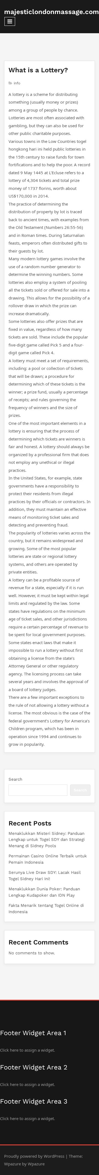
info (17, 83)
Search (15, 779)
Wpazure (12, 1163)
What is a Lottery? (38, 70)
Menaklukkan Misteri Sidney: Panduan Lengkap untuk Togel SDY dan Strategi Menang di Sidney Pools (47, 839)
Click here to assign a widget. (27, 1050)
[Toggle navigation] (9, 21)
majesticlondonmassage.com (51, 12)
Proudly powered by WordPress (34, 1156)
